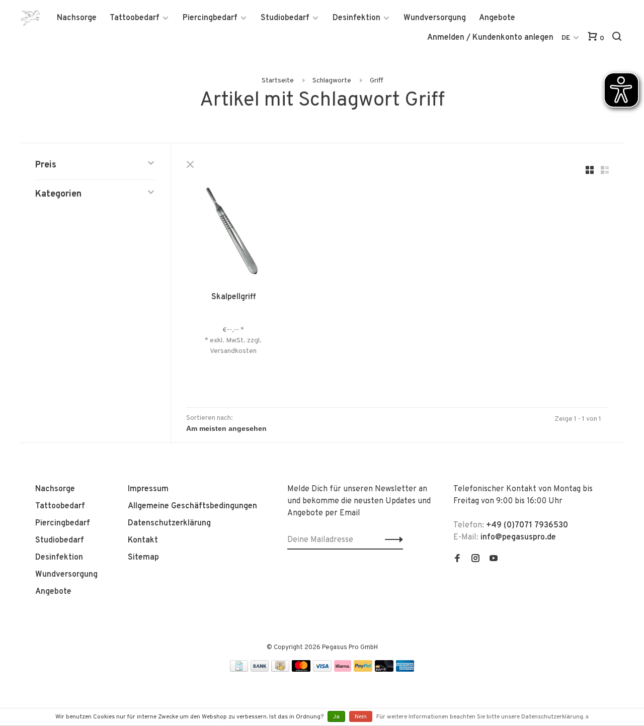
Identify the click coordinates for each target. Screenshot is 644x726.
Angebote (497, 18)
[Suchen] (618, 38)
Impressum (148, 489)
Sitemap (143, 558)
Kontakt (143, 540)
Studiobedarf (285, 18)
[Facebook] (457, 560)
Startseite (278, 80)
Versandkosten (233, 351)
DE (565, 38)
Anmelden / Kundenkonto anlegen (490, 38)
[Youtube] (494, 560)
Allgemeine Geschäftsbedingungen (192, 506)
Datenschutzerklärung (169, 523)
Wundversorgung (435, 18)
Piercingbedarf (210, 18)
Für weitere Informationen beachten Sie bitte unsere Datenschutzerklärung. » (482, 717)
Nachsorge (77, 18)
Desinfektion (356, 18)
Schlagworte (331, 80)
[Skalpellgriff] (233, 232)
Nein (361, 717)
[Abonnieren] (391, 540)
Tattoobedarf (134, 18)
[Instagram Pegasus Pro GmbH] (475, 560)
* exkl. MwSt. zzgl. (233, 340)
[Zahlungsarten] (239, 670)
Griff (376, 80)
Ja (336, 717)
